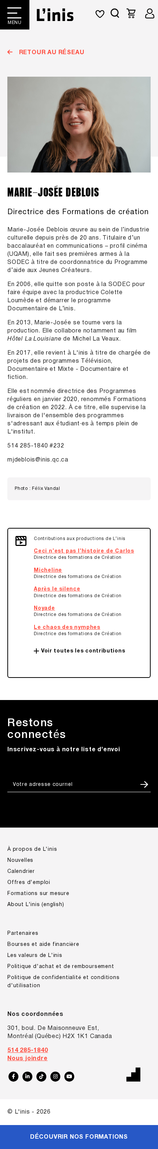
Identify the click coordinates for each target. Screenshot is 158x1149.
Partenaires (23, 933)
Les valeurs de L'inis (34, 955)
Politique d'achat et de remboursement (60, 966)
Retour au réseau (50, 52)
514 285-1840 (27, 1050)
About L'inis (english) (35, 904)
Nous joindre (27, 1058)
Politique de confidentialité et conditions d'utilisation (63, 981)
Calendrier (21, 871)
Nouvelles (20, 860)
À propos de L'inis (32, 849)
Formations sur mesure (38, 893)
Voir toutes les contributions (83, 651)
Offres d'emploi (28, 882)
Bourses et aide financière (43, 944)
